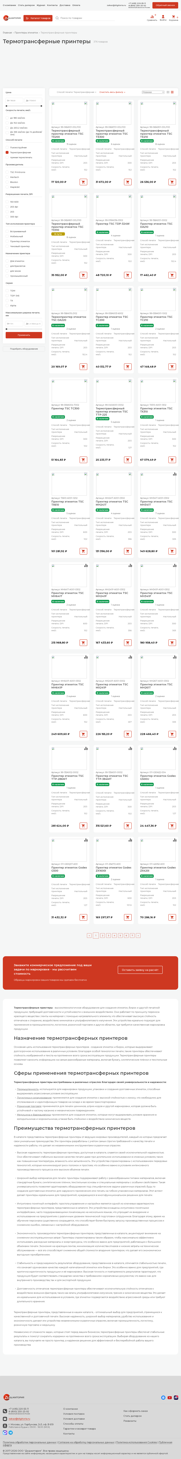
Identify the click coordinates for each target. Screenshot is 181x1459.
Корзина (173, 18)
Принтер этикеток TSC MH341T (156, 503)
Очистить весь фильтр (111, 92)
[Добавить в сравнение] (86, 103)
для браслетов (17, 266)
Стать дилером (26, 5)
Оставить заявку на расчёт (140, 970)
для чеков (15, 271)
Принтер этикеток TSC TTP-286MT (67, 777)
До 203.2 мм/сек (18, 128)
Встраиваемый (18, 231)
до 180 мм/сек (17, 118)
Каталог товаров (40, 18)
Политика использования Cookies (136, 1442)
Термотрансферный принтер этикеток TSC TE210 (156, 133)
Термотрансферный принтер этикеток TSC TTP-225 (112, 411)
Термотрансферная (20, 152)
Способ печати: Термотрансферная (76, 92)
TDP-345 (14, 295)
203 (12, 211)
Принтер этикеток (20, 241)
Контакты (52, 5)
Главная (7, 32)
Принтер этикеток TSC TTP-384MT (112, 777)
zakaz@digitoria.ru (116, 5)
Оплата (76, 5)
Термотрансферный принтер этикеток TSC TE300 (112, 133)
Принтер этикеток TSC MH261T (156, 686)
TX (11, 300)
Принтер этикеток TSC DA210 (156, 225)
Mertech (14, 177)
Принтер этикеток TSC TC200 (112, 318)
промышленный (19, 276)
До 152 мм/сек (17, 123)
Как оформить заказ (135, 1411)
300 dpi (14, 216)
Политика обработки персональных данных (29, 1442)
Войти (163, 20)
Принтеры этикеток (26, 32)
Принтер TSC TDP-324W (113, 223)
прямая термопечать (21, 157)
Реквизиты (129, 1421)
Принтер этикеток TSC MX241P (112, 686)
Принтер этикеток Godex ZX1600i (113, 869)
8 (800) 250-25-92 (137, 6)
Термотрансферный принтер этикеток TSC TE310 (67, 227)
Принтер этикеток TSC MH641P (67, 686)
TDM (12, 290)
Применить (24, 335)
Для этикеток (17, 261)
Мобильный (16, 236)
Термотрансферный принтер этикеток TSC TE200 (67, 133)
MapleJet (15, 187)
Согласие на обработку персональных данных (86, 1442)
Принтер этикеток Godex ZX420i (158, 869)
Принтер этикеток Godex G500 (69, 869)
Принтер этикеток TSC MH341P (156, 595)
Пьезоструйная (18, 147)
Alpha (13, 305)
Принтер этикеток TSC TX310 (156, 410)
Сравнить (152, 18)
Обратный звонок (165, 5)
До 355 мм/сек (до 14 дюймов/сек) (26, 133)
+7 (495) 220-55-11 (137, 3)
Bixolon (14, 182)
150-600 (14, 202)
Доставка (65, 5)
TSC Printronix (17, 172)
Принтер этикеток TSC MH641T (67, 595)
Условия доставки (74, 1418)
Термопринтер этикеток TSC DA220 (68, 318)
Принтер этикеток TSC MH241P (112, 595)
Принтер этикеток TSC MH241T (112, 503)
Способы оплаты (73, 1423)
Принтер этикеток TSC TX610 (67, 503)
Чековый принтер (20, 246)
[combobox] (85, 18)
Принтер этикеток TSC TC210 (156, 318)
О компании (9, 5)
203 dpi (14, 207)
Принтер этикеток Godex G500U (158, 777)
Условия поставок (74, 1414)
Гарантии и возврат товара (79, 1428)
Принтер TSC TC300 (65, 408)
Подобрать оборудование (24, 349)
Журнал (41, 5)
